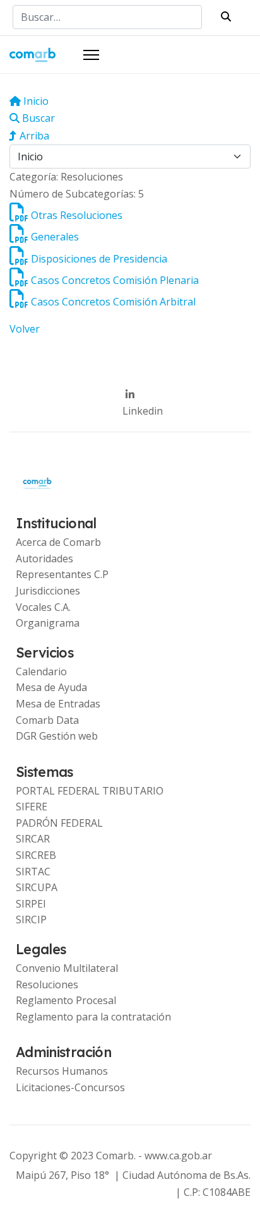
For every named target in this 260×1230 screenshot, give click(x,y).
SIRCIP (31, 919)
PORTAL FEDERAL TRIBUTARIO (89, 791)
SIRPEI (31, 904)
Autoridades (44, 558)
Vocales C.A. (43, 607)
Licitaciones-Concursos (70, 1087)
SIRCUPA (36, 887)
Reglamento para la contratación (93, 1017)
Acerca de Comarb (58, 542)
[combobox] (107, 17)
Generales (55, 237)
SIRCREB (36, 855)
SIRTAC (33, 871)
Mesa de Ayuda (51, 687)
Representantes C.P (62, 574)
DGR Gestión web (57, 736)
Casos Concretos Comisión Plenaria (115, 280)
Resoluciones (47, 984)
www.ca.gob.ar (178, 1155)
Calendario (41, 671)
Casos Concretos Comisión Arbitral (113, 302)
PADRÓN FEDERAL (59, 823)
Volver (24, 329)
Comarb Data (47, 720)
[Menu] (91, 55)
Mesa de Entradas (58, 704)
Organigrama (48, 623)
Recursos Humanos (62, 1071)
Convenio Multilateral (67, 968)
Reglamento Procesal (66, 1000)
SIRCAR (33, 839)
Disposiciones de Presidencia (99, 259)
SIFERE (31, 806)
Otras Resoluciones (76, 215)
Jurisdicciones (48, 591)
